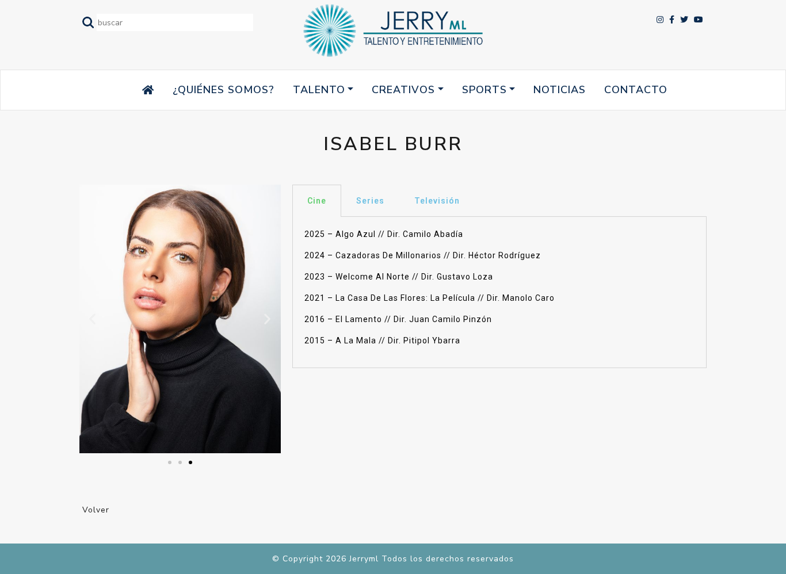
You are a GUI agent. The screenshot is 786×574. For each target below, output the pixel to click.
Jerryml (364, 558)
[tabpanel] (499, 292)
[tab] (316, 201)
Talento (319, 90)
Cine (316, 200)
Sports (484, 90)
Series (370, 200)
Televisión (437, 200)
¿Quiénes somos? (223, 90)
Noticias (559, 90)
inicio (125, 90)
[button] (169, 462)
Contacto (635, 90)
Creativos (403, 90)
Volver (95, 509)
